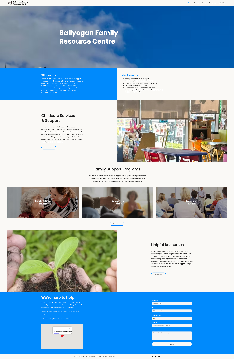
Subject (154, 322)
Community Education (191, 202)
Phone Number (157, 315)
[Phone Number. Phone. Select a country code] (155, 318)
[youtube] (159, 356)
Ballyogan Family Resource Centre (20, 3)
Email (154, 308)
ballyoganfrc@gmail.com (50, 319)
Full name (155, 300)
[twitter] (156, 356)
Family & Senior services (43, 202)
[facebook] (153, 356)
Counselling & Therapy (118, 202)
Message (155, 330)
